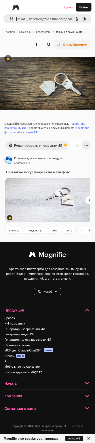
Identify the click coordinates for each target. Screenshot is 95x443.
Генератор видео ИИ (19, 334)
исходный (29, 59)
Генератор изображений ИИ (24, 329)
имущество (35, 230)
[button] (47, 291)
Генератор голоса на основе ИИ (27, 339)
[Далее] (77, 145)
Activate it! (74, 438)
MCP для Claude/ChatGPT (28, 350)
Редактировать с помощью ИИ (35, 146)
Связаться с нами (20, 408)
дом (54, 230)
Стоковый (25, 32)
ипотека (14, 230)
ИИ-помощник (14, 323)
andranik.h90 (22, 163)
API (6, 361)
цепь (69, 230)
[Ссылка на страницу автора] (8, 160)
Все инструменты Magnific (23, 372)
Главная (9, 32)
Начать (10, 383)
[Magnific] (47, 255)
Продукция (14, 310)
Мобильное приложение (22, 366)
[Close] (88, 438)
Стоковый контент (17, 345)
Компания (13, 395)
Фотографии (43, 32)
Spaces (9, 318)
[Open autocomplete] (10, 19)
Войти (83, 7)
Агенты (14, 355)
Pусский (48, 291)
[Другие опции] (36, 44)
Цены (68, 7)
